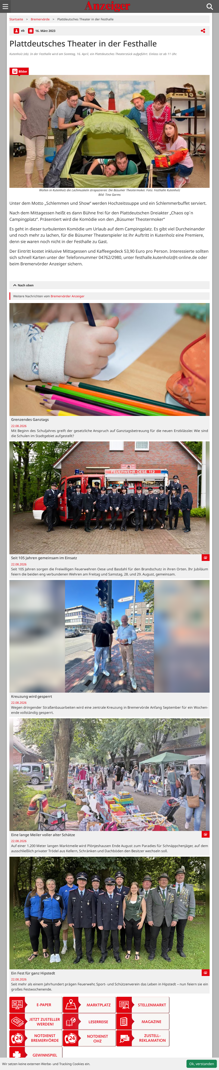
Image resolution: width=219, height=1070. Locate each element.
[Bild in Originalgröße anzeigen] (109, 131)
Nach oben (25, 285)
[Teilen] (203, 31)
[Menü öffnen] (5, 6)
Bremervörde (40, 19)
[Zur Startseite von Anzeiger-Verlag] (107, 6)
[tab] (19, 71)
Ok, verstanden (201, 1063)
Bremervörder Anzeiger (67, 296)
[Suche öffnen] (211, 6)
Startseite (16, 19)
